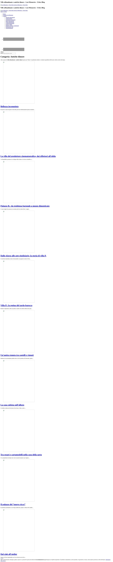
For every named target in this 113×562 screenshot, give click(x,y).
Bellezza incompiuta (10, 106)
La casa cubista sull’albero (12, 405)
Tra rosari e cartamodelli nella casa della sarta (21, 454)
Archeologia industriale (10, 19)
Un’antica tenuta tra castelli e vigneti (17, 355)
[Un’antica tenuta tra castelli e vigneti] (19, 351)
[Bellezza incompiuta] (19, 103)
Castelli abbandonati (10, 23)
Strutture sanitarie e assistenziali (12, 25)
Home (4, 14)
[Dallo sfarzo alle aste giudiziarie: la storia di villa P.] (19, 252)
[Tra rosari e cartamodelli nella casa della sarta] (19, 451)
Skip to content (4, 11)
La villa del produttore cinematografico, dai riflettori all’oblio (28, 156)
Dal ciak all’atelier (9, 554)
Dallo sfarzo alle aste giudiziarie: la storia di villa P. (23, 255)
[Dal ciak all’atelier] (19, 550)
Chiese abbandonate (10, 22)
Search (2, 53)
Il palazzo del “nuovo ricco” (13, 504)
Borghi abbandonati (10, 21)
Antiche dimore (9, 18)
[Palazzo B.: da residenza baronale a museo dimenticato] (19, 202)
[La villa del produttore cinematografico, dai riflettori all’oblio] (19, 152)
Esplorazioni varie (9, 27)
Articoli (4, 16)
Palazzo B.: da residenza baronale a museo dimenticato (25, 206)
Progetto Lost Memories (8, 15)
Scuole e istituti (9, 24)
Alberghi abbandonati (10, 17)
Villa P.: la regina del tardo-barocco (16, 305)
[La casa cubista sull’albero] (19, 401)
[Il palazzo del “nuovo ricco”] (19, 501)
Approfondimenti (9, 28)
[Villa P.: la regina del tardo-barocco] (19, 302)
